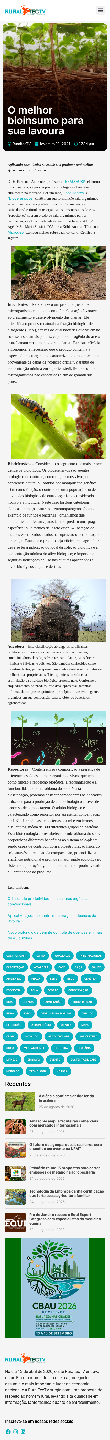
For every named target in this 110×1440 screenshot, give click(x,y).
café (61, 967)
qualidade (62, 955)
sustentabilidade (83, 1059)
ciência (66, 1024)
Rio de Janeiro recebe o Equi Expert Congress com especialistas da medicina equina (65, 1218)
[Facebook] (8, 1432)
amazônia (41, 967)
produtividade (58, 1036)
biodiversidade (82, 1001)
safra (40, 955)
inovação (31, 1036)
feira (10, 1013)
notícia (62, 1071)
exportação (15, 967)
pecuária (84, 1048)
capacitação (52, 1001)
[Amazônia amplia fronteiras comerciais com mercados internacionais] (15, 1126)
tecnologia (38, 1071)
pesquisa (61, 1048)
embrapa (34, 1059)
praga (35, 978)
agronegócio (41, 1024)
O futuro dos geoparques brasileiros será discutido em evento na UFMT (65, 1146)
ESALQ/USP (75, 181)
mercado (12, 1071)
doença (28, 1001)
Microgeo (16, 232)
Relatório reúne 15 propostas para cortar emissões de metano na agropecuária (64, 1170)
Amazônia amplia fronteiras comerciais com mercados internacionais (63, 1123)
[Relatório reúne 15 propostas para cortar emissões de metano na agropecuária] (15, 1173)
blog (70, 978)
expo (27, 1013)
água (34, 990)
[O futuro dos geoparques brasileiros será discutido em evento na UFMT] (15, 1150)
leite (53, 978)
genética (90, 978)
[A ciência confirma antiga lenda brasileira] (20, 1101)
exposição (13, 1024)
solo (10, 1048)
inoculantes (74, 192)
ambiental (13, 978)
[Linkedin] (23, 1432)
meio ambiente (34, 1048)
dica (9, 1001)
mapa (85, 1024)
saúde (96, 967)
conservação (78, 990)
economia (13, 990)
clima (10, 1036)
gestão (53, 990)
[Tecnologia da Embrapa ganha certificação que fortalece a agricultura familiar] (15, 1197)
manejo (12, 1059)
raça (78, 967)
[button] (100, 10)
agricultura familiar (56, 1013)
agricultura (88, 1036)
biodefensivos (20, 198)
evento (55, 1059)
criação (87, 1013)
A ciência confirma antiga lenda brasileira (66, 1098)
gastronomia (16, 955)
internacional (91, 955)
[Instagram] (16, 1432)
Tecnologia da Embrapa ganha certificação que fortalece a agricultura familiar (66, 1193)
